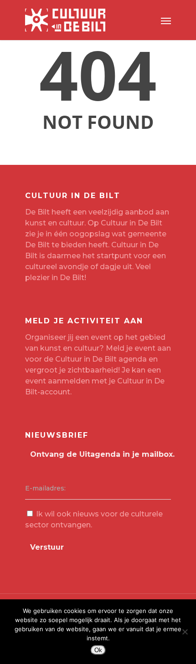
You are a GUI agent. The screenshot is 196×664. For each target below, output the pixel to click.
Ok (98, 650)
